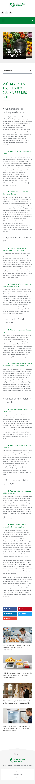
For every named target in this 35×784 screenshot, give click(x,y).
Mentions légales (17, 774)
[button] (3, 20)
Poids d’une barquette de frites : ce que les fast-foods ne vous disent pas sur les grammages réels (17, 675)
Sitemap (17, 778)
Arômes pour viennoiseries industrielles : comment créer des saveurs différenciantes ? (17, 647)
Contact (17, 771)
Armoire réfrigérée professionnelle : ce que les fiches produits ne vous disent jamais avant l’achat (16, 728)
